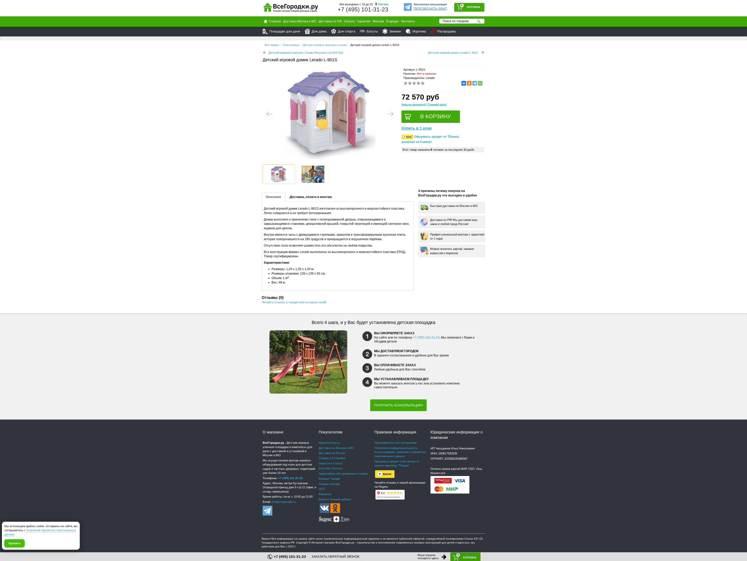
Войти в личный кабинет (335, 499)
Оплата (349, 21)
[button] (390, 114)
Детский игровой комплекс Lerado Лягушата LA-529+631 (305, 52)
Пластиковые (291, 44)
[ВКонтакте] (463, 83)
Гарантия (363, 21)
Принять (14, 543)
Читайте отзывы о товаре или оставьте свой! (294, 302)
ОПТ (322, 489)
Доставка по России (332, 453)
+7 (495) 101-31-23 (363, 9)
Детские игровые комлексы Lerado (325, 44)
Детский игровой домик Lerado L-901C (453, 52)
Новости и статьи (330, 463)
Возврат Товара (329, 478)
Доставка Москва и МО (299, 21)
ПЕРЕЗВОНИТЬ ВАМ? (430, 9)
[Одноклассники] (469, 83)
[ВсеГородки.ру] (291, 8)
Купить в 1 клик (417, 128)
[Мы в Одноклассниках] (335, 507)
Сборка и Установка (332, 458)
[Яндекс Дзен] (334, 518)
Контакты (408, 21)
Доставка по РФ (330, 21)
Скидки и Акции (329, 484)
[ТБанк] (384, 473)
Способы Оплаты (330, 468)
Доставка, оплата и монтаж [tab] (311, 197)
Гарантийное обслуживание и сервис (343, 473)
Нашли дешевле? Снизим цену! (424, 104)
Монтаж (378, 21)
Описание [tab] (273, 197)
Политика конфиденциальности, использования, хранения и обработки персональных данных (400, 452)
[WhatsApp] (480, 83)
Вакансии (325, 494)
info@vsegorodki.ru (283, 501)
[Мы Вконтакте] (324, 507)
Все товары (272, 44)
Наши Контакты (329, 442)
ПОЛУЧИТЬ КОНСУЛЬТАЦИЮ (398, 405)
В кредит (392, 21)
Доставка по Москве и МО (336, 448)
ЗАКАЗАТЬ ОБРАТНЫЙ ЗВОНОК (335, 556)
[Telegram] (474, 83)
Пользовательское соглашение (395, 442)
